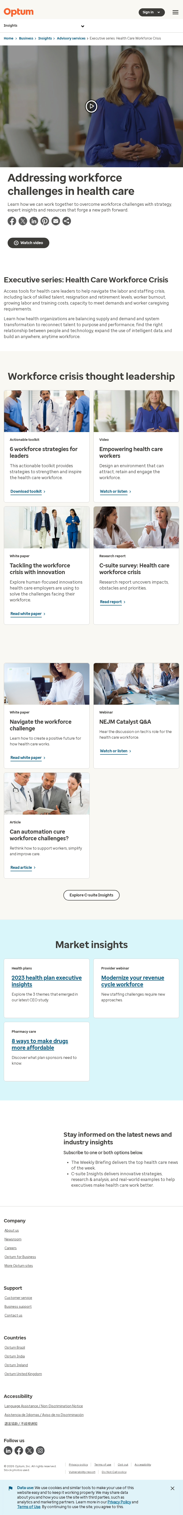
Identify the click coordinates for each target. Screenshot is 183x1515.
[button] (66, 223)
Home (8, 38)
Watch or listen (113, 491)
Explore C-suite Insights (91, 895)
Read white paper (26, 613)
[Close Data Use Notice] (172, 1488)
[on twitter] (29, 1450)
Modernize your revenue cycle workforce (132, 981)
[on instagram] (40, 1450)
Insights (10, 26)
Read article (21, 867)
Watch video (31, 243)
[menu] (175, 12)
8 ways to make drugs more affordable (40, 1044)
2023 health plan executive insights (47, 981)
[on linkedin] (8, 1450)
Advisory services (71, 38)
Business (26, 38)
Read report (111, 602)
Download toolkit (26, 491)
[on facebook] (19, 1450)
